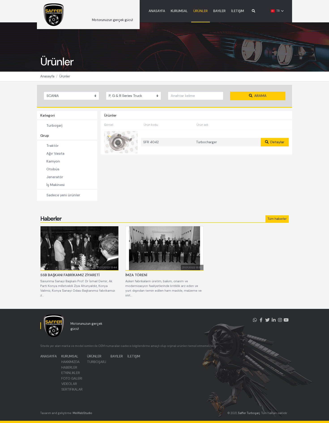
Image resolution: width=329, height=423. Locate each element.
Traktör (52, 145)
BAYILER (219, 11)
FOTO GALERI (71, 378)
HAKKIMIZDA (70, 362)
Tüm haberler (277, 219)
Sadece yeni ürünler (63, 195)
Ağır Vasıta (55, 153)
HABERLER (69, 367)
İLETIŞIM (237, 11)
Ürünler (64, 76)
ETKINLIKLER (70, 373)
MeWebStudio (82, 413)
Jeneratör (54, 177)
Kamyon (53, 161)
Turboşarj (54, 125)
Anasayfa (47, 76)
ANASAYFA (157, 11)
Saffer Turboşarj (249, 413)
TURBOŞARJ (96, 362)
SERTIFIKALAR (72, 389)
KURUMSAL (179, 11)
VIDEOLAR (69, 384)
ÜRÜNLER (200, 11)
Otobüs (52, 169)
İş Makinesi (55, 184)
